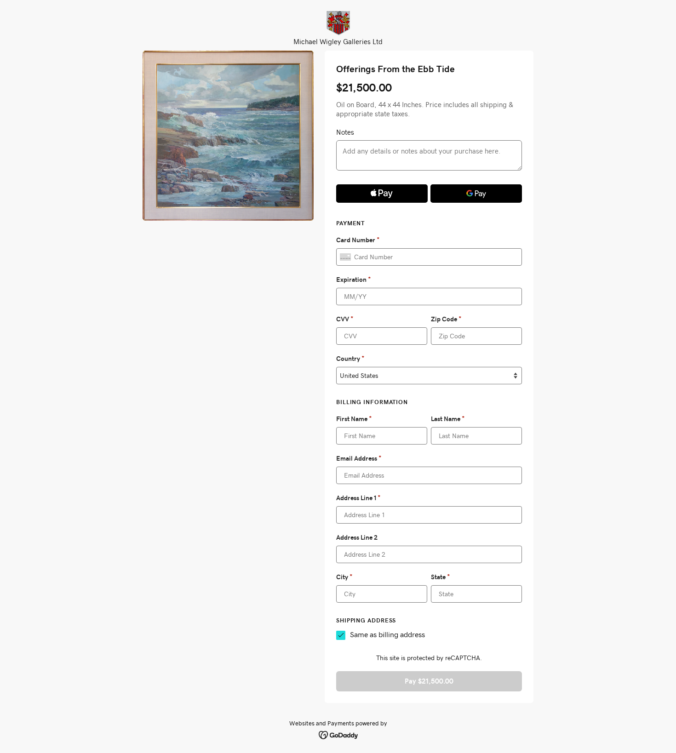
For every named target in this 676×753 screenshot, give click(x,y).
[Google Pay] (476, 193)
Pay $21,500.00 (429, 681)
